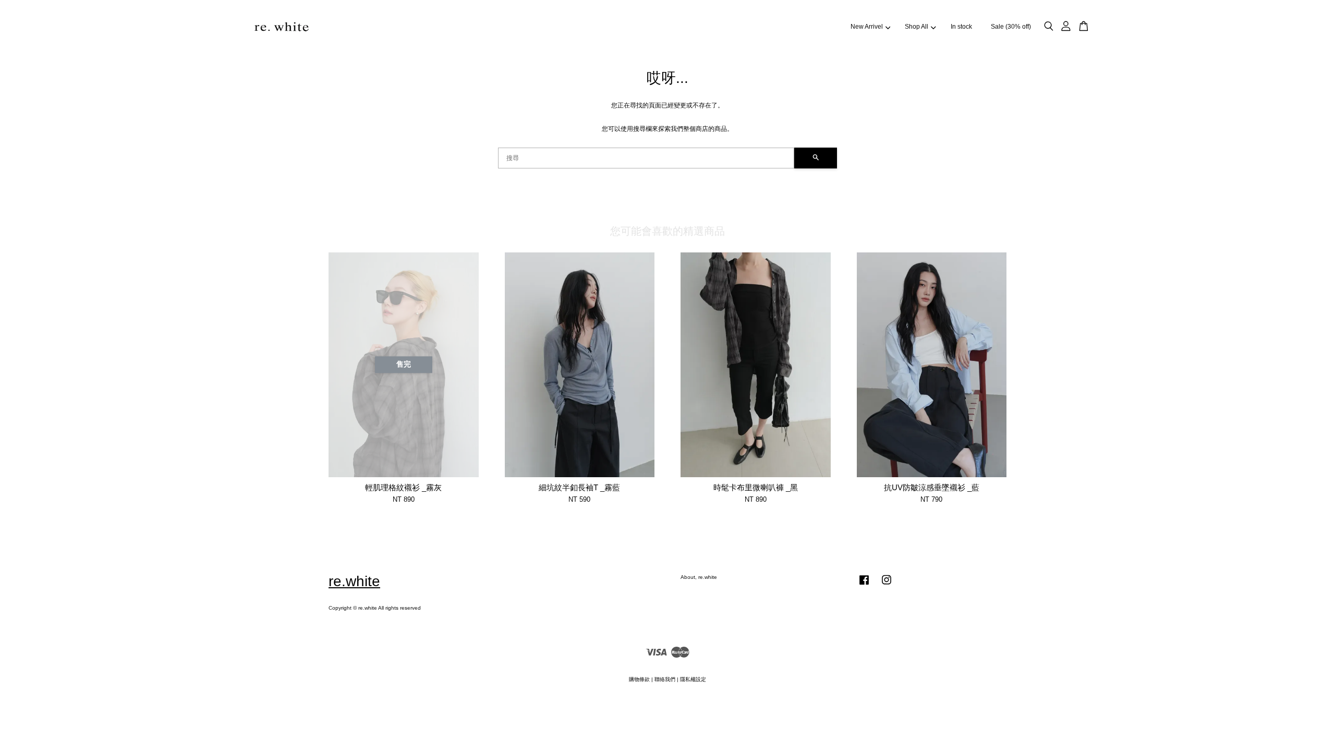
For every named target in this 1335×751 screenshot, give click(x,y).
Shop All (916, 26)
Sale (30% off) (1011, 26)
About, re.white (699, 577)
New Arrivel (867, 26)
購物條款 (639, 679)
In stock (961, 26)
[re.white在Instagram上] (886, 585)
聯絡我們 (664, 679)
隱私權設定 (693, 679)
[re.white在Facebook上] (864, 585)
